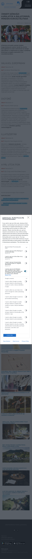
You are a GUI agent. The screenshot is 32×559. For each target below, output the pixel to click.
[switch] (25, 251)
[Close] (28, 218)
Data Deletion (6, 341)
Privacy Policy (25, 341)
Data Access (16, 341)
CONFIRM (10, 335)
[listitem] (16, 247)
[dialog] (16, 279)
